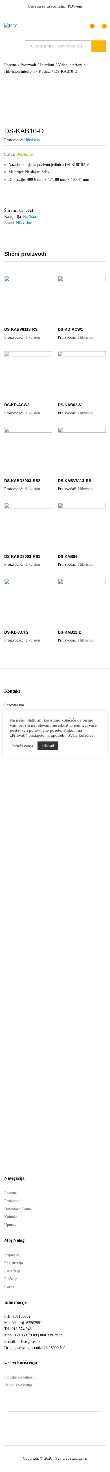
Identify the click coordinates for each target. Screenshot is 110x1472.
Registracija (13, 1263)
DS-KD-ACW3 (17, 405)
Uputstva (11, 1225)
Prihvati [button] (47, 745)
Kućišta (29, 216)
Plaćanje (10, 1279)
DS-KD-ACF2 (16, 632)
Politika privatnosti (19, 1377)
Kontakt (10, 1217)
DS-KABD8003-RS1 (22, 556)
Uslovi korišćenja (18, 1385)
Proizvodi (12, 1201)
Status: (9, 154)
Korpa (9, 1287)
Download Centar (18, 1209)
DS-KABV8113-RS (21, 329)
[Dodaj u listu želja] (34, 320)
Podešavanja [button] (22, 746)
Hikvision (32, 140)
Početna (10, 1193)
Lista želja (12, 1271)
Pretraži (99, 46)
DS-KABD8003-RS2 (22, 480)
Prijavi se (11, 1255)
